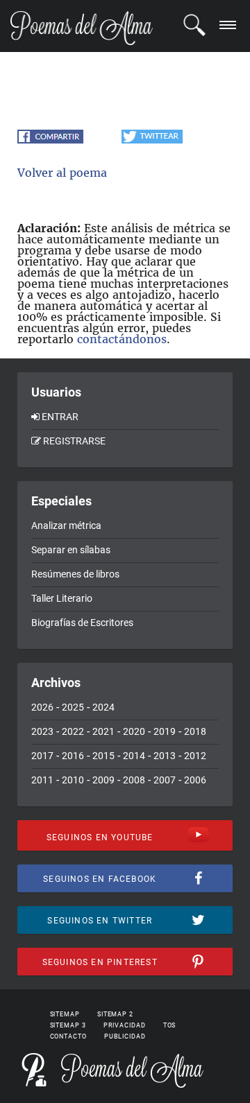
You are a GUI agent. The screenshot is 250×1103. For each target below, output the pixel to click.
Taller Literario (61, 598)
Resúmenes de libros (75, 574)
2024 (103, 707)
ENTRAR (60, 417)
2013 (164, 756)
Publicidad (125, 1036)
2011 (42, 780)
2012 (195, 756)
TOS (169, 1025)
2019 (164, 731)
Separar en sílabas (70, 550)
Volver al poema (62, 173)
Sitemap (65, 1014)
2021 (103, 731)
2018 (195, 731)
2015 (103, 756)
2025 (73, 707)
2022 (73, 731)
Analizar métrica (66, 525)
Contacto (68, 1036)
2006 (195, 780)
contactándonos (122, 339)
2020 (134, 731)
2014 (134, 756)
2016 (73, 756)
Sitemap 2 (115, 1014)
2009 (103, 780)
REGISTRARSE (74, 441)
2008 (134, 780)
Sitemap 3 (68, 1025)
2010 (73, 780)
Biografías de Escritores (82, 622)
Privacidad (124, 1025)
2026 (42, 707)
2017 (42, 756)
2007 (164, 780)
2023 (42, 731)
